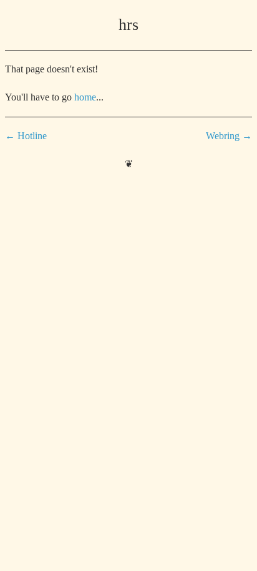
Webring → (229, 135)
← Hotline (26, 135)
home (85, 97)
